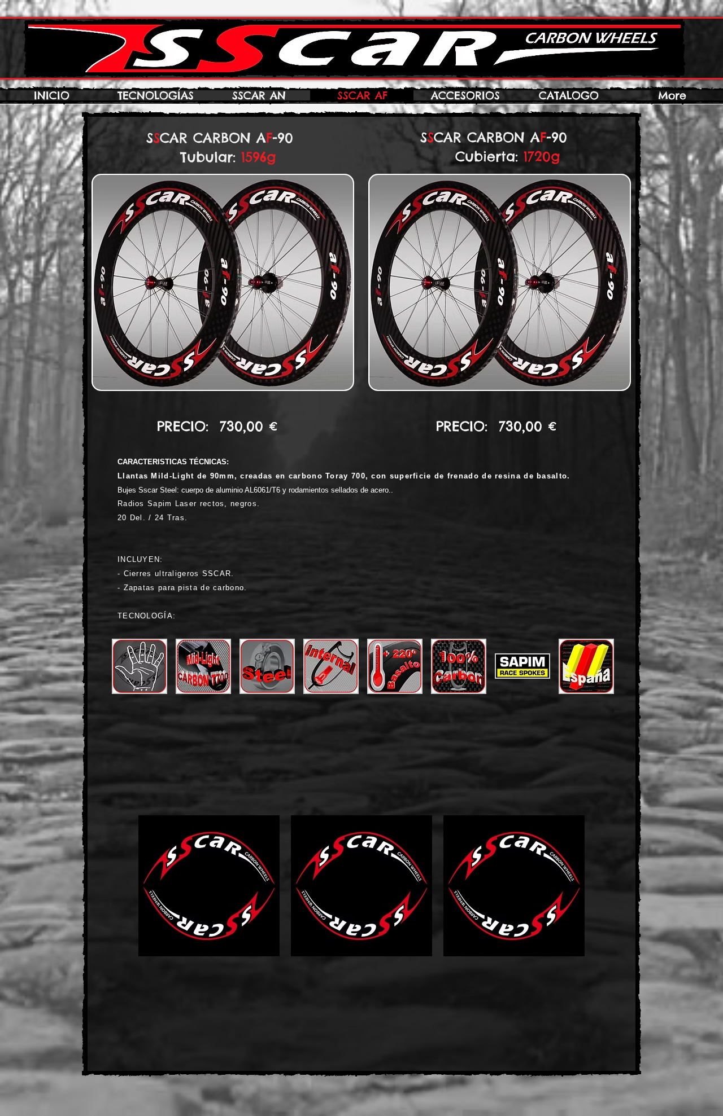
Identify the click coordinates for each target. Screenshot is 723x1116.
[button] (139, 666)
